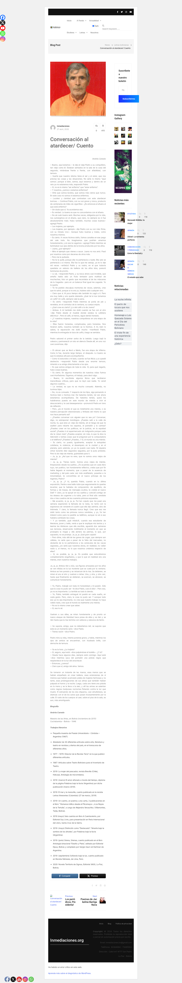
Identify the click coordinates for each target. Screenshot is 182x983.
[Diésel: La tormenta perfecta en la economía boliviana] (119, 234)
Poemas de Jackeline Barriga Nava (89, 902)
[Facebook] (2, 17)
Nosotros (94, 32)
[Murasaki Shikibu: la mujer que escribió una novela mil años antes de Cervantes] (119, 217)
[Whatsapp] (2, 33)
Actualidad (94, 20)
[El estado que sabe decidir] (119, 265)
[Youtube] (2, 28)
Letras (82, 32)
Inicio (69, 20)
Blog (109, 924)
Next (95, 896)
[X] (2, 22)
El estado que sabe (135, 277)
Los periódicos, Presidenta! (70, 902)
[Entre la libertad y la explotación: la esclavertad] (119, 250)
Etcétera (70, 32)
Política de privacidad (124, 924)
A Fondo (80, 20)
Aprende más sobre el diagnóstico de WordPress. (69, 973)
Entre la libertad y (135, 253)
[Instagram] (2, 39)
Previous (69, 896)
